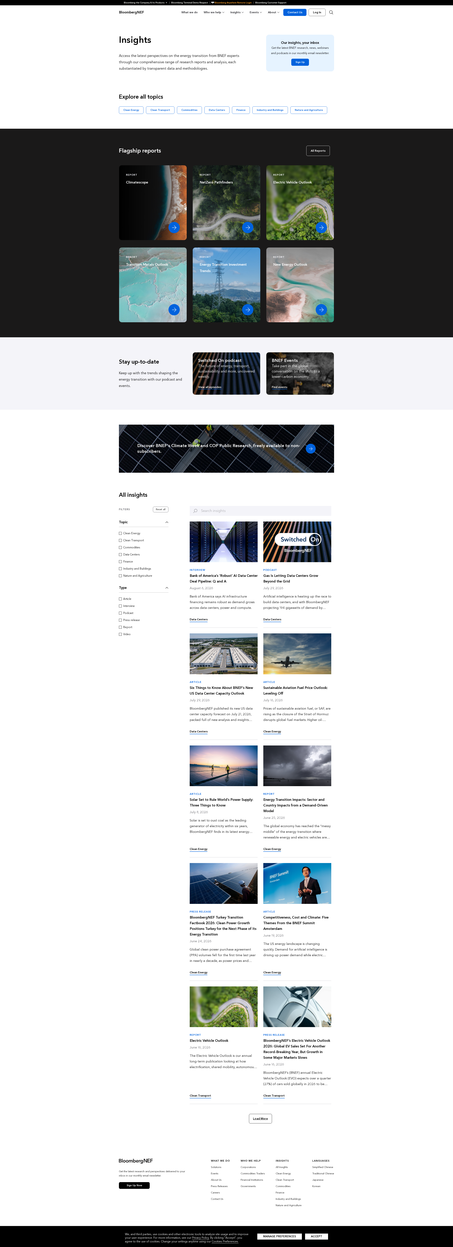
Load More (260, 1118)
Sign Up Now (134, 1185)
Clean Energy (131, 110)
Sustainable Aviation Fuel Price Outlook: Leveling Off (295, 691)
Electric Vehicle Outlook (209, 1040)
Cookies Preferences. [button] (225, 1241)
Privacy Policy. (200, 1238)
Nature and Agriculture (309, 110)
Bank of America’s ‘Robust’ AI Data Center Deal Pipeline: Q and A (224, 578)
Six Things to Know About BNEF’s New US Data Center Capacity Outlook (221, 691)
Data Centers (217, 110)
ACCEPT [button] (316, 1236)
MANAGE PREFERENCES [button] (279, 1236)
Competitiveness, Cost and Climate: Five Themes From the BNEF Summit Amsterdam (296, 923)
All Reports (318, 151)
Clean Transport (160, 110)
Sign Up (300, 62)
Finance (240, 110)
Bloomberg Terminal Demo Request (189, 3)
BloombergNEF (131, 12)
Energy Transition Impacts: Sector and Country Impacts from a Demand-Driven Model (295, 805)
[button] (146, 3)
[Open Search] (331, 12)
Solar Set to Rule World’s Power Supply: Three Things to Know (221, 802)
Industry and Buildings (270, 110)
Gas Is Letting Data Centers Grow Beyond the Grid (290, 578)
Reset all (160, 509)
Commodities (189, 110)
